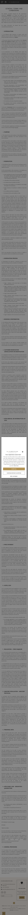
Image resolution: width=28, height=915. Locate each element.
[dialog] (14, 457)
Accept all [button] (14, 468)
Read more (16, 465)
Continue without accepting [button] (14, 473)
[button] (14, 476)
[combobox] (22, 451)
